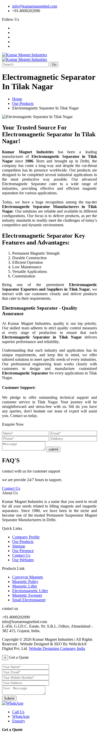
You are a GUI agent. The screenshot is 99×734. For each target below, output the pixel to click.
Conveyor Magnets (27, 577)
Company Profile (26, 537)
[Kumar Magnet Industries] (24, 55)
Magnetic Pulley (25, 581)
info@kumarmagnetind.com (34, 6)
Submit (9, 698)
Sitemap (18, 546)
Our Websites (23, 560)
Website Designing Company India (57, 648)
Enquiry (18, 721)
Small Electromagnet (28, 600)
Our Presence (23, 551)
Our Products (23, 103)
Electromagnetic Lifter (30, 591)
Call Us (18, 712)
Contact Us (11, 488)
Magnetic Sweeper (27, 595)
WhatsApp (20, 716)
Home (17, 99)
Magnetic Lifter (24, 586)
